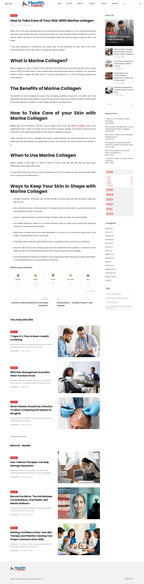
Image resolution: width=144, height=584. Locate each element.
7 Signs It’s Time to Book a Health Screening (29, 338)
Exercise (108, 236)
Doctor (69, 4)
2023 (109, 199)
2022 (109, 204)
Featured (108, 240)
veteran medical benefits (113, 294)
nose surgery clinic (112, 302)
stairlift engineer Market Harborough (116, 298)
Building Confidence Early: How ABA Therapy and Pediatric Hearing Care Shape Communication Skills (31, 536)
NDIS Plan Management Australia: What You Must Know (30, 374)
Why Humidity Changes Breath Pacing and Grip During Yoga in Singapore (124, 51)
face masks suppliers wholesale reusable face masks (118, 307)
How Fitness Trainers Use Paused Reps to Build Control (123, 63)
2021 (109, 209)
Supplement (109, 269)
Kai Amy (15, 351)
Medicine (115, 4)
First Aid (108, 243)
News (107, 262)
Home (59, 4)
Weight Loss (109, 277)
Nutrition (108, 265)
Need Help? (129, 579)
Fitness (91, 4)
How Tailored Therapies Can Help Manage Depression (29, 464)
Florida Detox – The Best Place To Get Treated (75, 304)
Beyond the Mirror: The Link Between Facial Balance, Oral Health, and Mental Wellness (31, 500)
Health (103, 4)
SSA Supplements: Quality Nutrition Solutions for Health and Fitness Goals (123, 76)
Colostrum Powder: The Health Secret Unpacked (119, 159)
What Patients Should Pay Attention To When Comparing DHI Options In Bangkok (31, 410)
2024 (109, 194)
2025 (109, 190)
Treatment (109, 273)
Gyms (107, 251)
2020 (109, 214)
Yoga (107, 280)
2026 (109, 172)
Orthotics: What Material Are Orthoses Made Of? (29, 304)
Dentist (80, 4)
